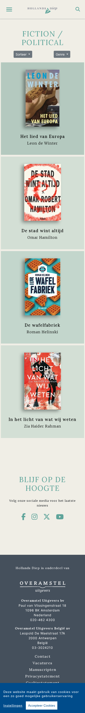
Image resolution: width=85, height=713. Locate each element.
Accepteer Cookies (41, 705)
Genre (61, 54)
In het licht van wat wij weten (42, 419)
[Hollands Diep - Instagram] (34, 517)
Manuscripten (42, 669)
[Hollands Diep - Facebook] (23, 517)
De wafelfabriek (42, 325)
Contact (43, 656)
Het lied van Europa (42, 136)
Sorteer (21, 54)
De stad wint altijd (43, 230)
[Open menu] (9, 9)
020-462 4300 (42, 620)
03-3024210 (42, 647)
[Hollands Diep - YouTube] (60, 517)
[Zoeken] (77, 9)
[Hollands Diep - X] (46, 517)
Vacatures (42, 663)
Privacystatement (42, 676)
